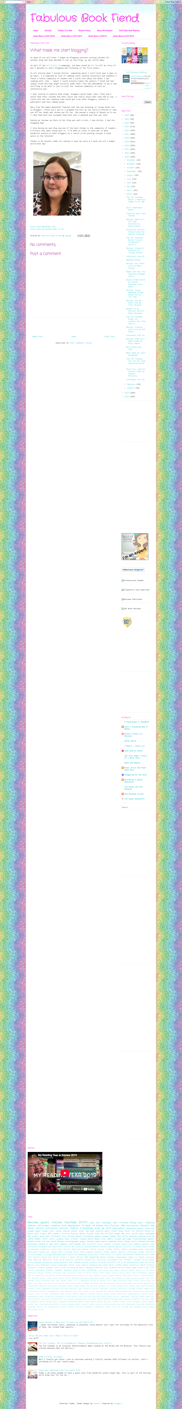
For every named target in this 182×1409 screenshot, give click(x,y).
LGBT (86, 1257)
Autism (93, 1281)
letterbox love (58, 1236)
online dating (45, 1302)
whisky (35, 1309)
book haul (45, 1236)
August (130, 175)
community (39, 1275)
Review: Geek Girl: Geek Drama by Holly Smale (135, 341)
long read (45, 1299)
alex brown (52, 1286)
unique (63, 1281)
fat (120, 1260)
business (73, 1288)
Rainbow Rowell (76, 1283)
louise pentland (75, 1299)
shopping (31, 1307)
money (121, 1299)
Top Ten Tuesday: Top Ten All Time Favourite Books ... (135, 362)
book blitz (108, 1265)
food (97, 1234)
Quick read (127, 1244)
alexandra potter (65, 1286)
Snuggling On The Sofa (135, 775)
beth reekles (129, 1286)
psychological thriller (120, 1247)
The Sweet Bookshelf (134, 799)
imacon (97, 1403)
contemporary (53, 1291)
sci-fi (31, 1270)
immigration (33, 1296)
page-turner (137, 1268)
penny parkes (97, 1302)
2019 (127, 142)
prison (129, 1302)
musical (127, 1299)
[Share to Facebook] (86, 235)
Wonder (130, 1283)
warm (29, 1309)
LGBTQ (30, 1239)
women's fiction (61, 1234)
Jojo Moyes (114, 1270)
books (108, 1273)
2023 (127, 127)
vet (119, 1307)
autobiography (72, 1241)
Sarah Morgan (57, 1241)
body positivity (69, 1273)
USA (124, 1283)
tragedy (77, 1262)
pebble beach (84, 1302)
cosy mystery (66, 1291)
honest (144, 1294)
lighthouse (125, 1296)
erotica (150, 1265)
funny (120, 1231)
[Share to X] (83, 235)
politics (107, 1302)
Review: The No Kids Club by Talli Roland (133, 303)
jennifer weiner (39, 1278)
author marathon (129, 1249)
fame (90, 1275)
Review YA (140, 1270)
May (129, 186)
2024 (127, 123)
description (127, 1291)
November (131, 164)
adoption (42, 1286)
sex (102, 1234)
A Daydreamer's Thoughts (136, 722)
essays (80, 1275)
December (131, 160)
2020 (127, 138)
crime (114, 1231)
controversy (50, 1275)
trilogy (47, 1255)
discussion (128, 1255)
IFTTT (83, 1222)
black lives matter (78, 1265)
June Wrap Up (34, 1260)
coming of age (46, 1244)
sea (70, 1262)
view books (147, 88)
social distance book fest (47, 1281)
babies (151, 1239)
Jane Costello (89, 1244)
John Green (103, 1270)
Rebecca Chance (127, 1270)
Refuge (86, 1283)
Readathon (74, 1225)
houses (151, 1294)
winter (42, 1309)
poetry (104, 1241)
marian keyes (124, 1268)
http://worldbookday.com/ (43, 227)
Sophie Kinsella (95, 1252)
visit (144, 1307)
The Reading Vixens (134, 794)
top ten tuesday (100, 1222)
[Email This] (78, 235)
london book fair (146, 1296)
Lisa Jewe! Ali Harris (43, 1283)
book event (105, 1255)
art (108, 1286)
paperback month (97, 1278)
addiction (47, 1260)
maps (94, 1299)
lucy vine (87, 1299)
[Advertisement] (137, 486)
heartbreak (121, 1294)
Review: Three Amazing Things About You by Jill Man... (134, 293)
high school (127, 1275)
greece (107, 1294)
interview (132, 1252)
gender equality (80, 1294)
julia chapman (35, 1262)
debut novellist (131, 1265)
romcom (83, 1239)
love (64, 1225)
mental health (100, 1247)
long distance (34, 1299)
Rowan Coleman (107, 1257)
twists (107, 1307)
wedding (112, 1241)
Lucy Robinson (42, 1265)
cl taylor (117, 1255)
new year (145, 1299)
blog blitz (93, 1255)
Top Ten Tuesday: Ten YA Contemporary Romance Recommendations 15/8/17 (75, 1343)
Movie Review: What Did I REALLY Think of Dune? (53, 1336)
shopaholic (149, 1304)
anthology (57, 1273)
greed (113, 1294)
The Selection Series (112, 1283)
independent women (125, 1257)
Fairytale (123, 1281)
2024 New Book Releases (129, 30)
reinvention (53, 1304)
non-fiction (112, 1225)
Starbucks (94, 1283)
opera (55, 1302)
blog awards (141, 1286)
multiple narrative (80, 1278)
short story (48, 1239)
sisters (49, 1270)
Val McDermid (80, 1255)
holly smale (148, 1260)
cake (80, 1288)
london (42, 1252)
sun (45, 1307)
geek (97, 1241)
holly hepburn (61, 1244)
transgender (88, 1307)
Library (67, 1247)
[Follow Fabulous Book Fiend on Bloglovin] (133, 571)
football (128, 1260)
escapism (43, 1247)
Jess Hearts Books (133, 751)
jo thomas (140, 1257)
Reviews (35, 1249)
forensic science (36, 1268)
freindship (88, 1236)
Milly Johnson (138, 1241)
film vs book (42, 1294)
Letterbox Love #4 (135, 335)
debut (38, 1231)
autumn (120, 1286)
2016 (127, 153)
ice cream (149, 1255)
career (128, 1273)
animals (48, 1273)
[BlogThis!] (81, 235)
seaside (31, 1281)
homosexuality (134, 1294)
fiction (104, 1275)
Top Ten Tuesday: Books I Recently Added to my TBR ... (135, 200)
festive (31, 1294)
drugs (135, 1291)
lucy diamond (110, 1268)
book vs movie (84, 1273)
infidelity (49, 1296)
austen (113, 1286)
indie (41, 1296)
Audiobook (131, 1228)
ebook (143, 1265)
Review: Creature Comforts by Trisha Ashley (134, 250)
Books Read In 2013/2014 (123, 36)
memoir (98, 1236)
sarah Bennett (61, 1262)
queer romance (148, 1302)
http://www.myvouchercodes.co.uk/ (47, 229)
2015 (127, 157)
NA (73, 1247)
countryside (61, 1275)
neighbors (136, 1299)
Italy (76, 1252)
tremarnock (99, 1307)
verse (114, 1307)
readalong (43, 1304)
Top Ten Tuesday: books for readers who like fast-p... (135, 320)
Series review (97, 1249)
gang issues (65, 1294)
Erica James (112, 1281)
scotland (40, 1270)
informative (60, 1296)
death (82, 1234)
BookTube (56, 1255)
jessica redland (83, 1247)
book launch (111, 1252)
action (53, 1265)
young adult (57, 1252)
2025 (127, 119)
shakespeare (130, 1304)
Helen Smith (130, 741)
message (114, 1299)
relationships (139, 1239)
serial (134, 1234)
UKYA (50, 1234)
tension (67, 1270)
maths (99, 1299)
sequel (106, 1236)
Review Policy (84, 30)
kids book (101, 1296)
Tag (101, 1283)
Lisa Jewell (107, 1239)
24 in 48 (122, 1262)
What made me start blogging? (135, 354)
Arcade (118, 1239)
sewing (113, 1304)
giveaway (150, 1234)
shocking (140, 1304)
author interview (145, 1228)
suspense (150, 1257)
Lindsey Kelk (62, 1239)
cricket (74, 1239)
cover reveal (55, 1231)
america (40, 1273)
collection (122, 1288)
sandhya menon (74, 1304)
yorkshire (111, 1262)
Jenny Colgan (123, 1241)
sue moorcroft (55, 1247)
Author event (77, 1231)
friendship (86, 1228)
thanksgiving (53, 1307)
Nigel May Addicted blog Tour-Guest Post (59, 1370)
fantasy (90, 1241)
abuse (152, 1270)
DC (98, 1281)
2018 (127, 145)
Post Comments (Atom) (81, 343)
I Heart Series (75, 1257)
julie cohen (52, 1278)
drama (45, 1231)
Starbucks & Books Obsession (133, 781)
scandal (84, 1304)
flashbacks (54, 1294)
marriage (127, 1239)
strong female (75, 1236)
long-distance (56, 1299)
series (40, 1228)
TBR (123, 1225)
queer (108, 1278)
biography (63, 1265)
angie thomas (80, 1286)
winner (85, 1262)
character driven (90, 1288)
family (74, 1228)
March (130, 194)
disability (90, 1260)
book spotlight (146, 1249)
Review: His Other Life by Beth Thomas (135, 266)
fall (86, 1275)
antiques (102, 1286)
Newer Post (37, 336)
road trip (150, 1278)
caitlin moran (118, 1273)
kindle (109, 1296)
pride (122, 1302)
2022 (127, 130)
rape (36, 1304)
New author (33, 1236)
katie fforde (64, 1278)
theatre (63, 1307)
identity (98, 1268)
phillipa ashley (80, 1249)
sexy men (120, 1304)
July (129, 179)
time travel (79, 1270)
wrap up (99, 1228)
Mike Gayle (67, 1255)
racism (30, 1304)
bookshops (46, 1288)
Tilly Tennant (104, 1244)
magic (83, 1241)
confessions (33, 1291)
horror (136, 1275)
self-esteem (75, 1244)
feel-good (32, 1252)
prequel (116, 1302)
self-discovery (115, 1228)
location (134, 1296)
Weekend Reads (133, 260)
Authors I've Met (65, 30)
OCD (67, 1283)
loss (65, 1299)
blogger (151, 1286)
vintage (137, 1307)
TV (147, 1270)
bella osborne (129, 1236)
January (131, 388)
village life (127, 1307)
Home (36, 30)
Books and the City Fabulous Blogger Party (135, 274)
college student (135, 1288)
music (44, 1257)
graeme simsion (114, 1275)
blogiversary (96, 1265)
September (132, 171)
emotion (122, 1252)
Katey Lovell (133, 1281)
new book (90, 1231)
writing (102, 1262)
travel (43, 1234)
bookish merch (98, 1273)
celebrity (45, 1249)
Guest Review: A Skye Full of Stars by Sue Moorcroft (66, 1322)
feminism (139, 1255)
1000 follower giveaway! (51, 1357)
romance (55, 1225)
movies (66, 1231)
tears (141, 1234)
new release (120, 1222)
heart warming (86, 1268)
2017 (127, 149)
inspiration (71, 1296)
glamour (92, 1294)
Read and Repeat (132, 763)
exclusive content (137, 1225)
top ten (46, 1241)
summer (39, 1255)
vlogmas (151, 1307)
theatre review (75, 1307)
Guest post (33, 1234)
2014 (127, 393)
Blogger (117, 1403)
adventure (32, 1273)
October (131, 168)
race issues (117, 1278)
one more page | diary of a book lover (135, 757)
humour (38, 1239)
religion (63, 1304)
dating (118, 1291)
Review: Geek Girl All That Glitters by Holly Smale (135, 222)
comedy (31, 1231)
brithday (55, 1288)
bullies (69, 1260)
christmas (43, 1225)
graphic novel (53, 1268)
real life (149, 1268)
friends (90, 1234)
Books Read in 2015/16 (98, 36)
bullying (64, 1288)
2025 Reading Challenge (136, 72)
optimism (62, 1302)
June (129, 183)
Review (33, 1222)
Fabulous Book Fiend (84, 18)
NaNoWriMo (94, 1257)
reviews (141, 1278)
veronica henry (140, 1247)
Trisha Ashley (113, 1249)
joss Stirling (89, 1296)
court (75, 1291)
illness (143, 1275)
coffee (118, 1265)
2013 (127, 397)
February (131, 384)
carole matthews (139, 1273)
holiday (137, 1260)
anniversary (92, 1286)
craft (92, 1291)
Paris (83, 1252)
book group (59, 1260)
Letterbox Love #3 (135, 380)
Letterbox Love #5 (135, 256)
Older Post (109, 336)
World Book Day (53, 65)
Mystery (74, 1234)
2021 (127, 134)
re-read (126, 1278)
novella (99, 1231)
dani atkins (109, 1291)
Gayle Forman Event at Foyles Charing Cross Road (135, 283)
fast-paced (149, 1291)
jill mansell (34, 1257)
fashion (96, 1275)
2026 (127, 115)
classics (113, 1288)
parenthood (72, 1302)
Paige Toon (115, 1236)
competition (149, 1288)
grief (63, 1268)
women (117, 1234)
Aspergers (85, 1281)
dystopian (112, 1260)
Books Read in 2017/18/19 (71, 36)
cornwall (116, 1244)
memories (106, 1299)
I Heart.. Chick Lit (134, 746)
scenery (92, 1304)
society (39, 1307)
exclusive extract (57, 1228)
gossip (99, 1294)
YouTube (48, 30)
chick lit (130, 1231)
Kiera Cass (145, 1281)
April (130, 190)
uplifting (91, 1270)
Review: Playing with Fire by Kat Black (135, 329)
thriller (109, 1234)
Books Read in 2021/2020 (44, 36)
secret (99, 1304)
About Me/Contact (104, 30)
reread (134, 1278)
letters (116, 1296)
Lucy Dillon (59, 1283)
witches (93, 1262)
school (63, 1257)
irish (80, 1296)
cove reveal (83, 1291)
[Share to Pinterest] (89, 235)
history (139, 1231)
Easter (103, 1281)
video (69, 1281)
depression (71, 1275)
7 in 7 (76, 1281)
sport (107, 1231)
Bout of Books (94, 1225)
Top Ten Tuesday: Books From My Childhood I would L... (134, 241)
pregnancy (47, 1262)
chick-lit (149, 1231)
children (79, 1260)
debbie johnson (141, 1244)
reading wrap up (146, 1236)
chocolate (104, 1288)
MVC (92, 65)
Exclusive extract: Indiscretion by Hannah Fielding (135, 232)
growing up (72, 1268)
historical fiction (61, 1249)
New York (125, 1234)
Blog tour (136, 1222)
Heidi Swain (94, 1239)
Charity (144, 1262)
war (48, 1252)
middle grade (34, 1241)
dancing (99, 1291)
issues (141, 1252)
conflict (43, 1291)
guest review (51, 1222)
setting (106, 1304)
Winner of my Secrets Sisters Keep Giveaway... (135, 311)
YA (83, 1225)
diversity (101, 1260)
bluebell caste (34, 1288)
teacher (58, 1270)
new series (53, 1257)
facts (141, 1291)
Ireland (68, 1252)
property (137, 1302)
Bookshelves (133, 1262)
